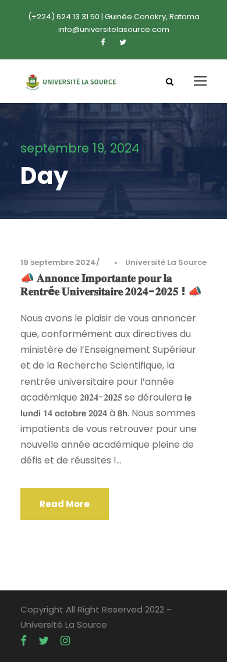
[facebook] (103, 42)
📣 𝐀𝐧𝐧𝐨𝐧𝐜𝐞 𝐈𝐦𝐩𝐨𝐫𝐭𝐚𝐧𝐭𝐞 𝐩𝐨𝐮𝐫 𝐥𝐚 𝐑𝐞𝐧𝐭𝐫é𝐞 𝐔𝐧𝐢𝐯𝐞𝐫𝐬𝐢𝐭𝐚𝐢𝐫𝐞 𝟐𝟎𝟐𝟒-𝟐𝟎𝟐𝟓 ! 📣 (111, 284)
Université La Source (166, 262)
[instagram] (65, 641)
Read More (65, 504)
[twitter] (122, 42)
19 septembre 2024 (58, 262)
